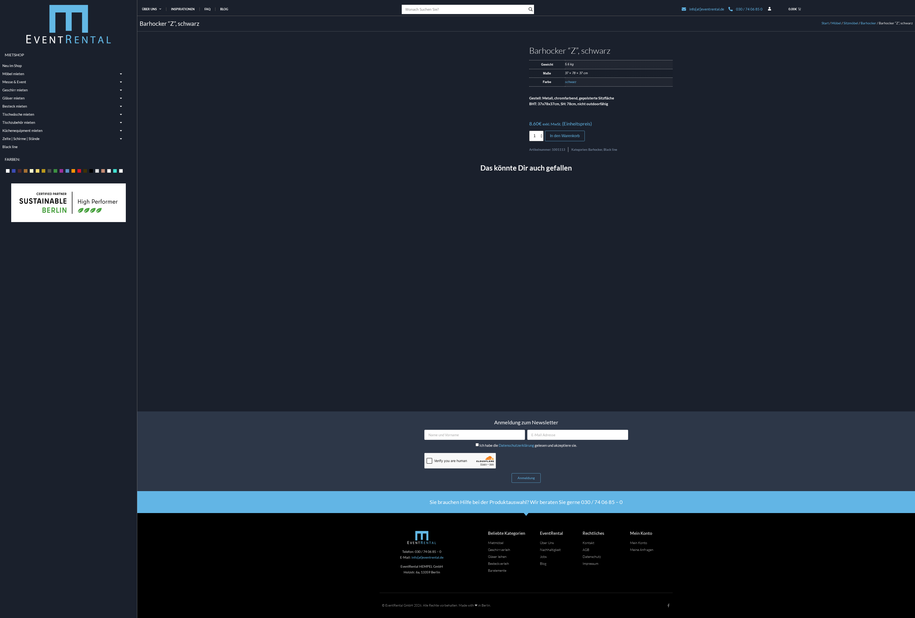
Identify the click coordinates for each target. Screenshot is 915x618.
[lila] (61, 170)
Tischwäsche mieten (18, 114)
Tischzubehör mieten (18, 122)
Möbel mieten (13, 74)
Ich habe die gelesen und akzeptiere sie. (528, 445)
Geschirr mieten (15, 90)
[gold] (43, 170)
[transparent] (109, 170)
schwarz (570, 82)
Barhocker (868, 23)
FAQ (207, 9)
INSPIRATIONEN (183, 9)
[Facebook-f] (668, 605)
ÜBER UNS (149, 9)
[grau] (49, 170)
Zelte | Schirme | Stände (21, 138)
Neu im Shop (12, 65)
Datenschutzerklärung (517, 445)
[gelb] (38, 170)
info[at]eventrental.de (427, 557)
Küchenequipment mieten (22, 130)
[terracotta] (103, 170)
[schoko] (85, 170)
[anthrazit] (8, 170)
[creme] (32, 170)
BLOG (224, 9)
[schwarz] (91, 170)
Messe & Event (14, 82)
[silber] (97, 170)
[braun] (26, 170)
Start (825, 23)
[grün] (55, 170)
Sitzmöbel (851, 23)
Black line (10, 147)
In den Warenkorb (565, 136)
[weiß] (121, 170)
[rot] (79, 170)
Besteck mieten (14, 106)
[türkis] (115, 170)
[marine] (67, 170)
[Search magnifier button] (530, 9)
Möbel (836, 23)
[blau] (14, 170)
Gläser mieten (13, 98)
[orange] (73, 170)
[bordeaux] (20, 170)
